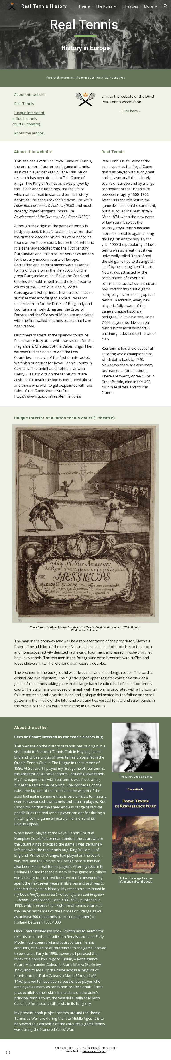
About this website (29, 94)
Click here (130, 111)
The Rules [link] (104, 6)
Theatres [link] (130, 6)
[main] (85, 26)
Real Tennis (24, 103)
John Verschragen (94, 1051)
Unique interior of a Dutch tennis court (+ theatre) (28, 118)
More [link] (148, 6)
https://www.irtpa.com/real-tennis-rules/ (47, 396)
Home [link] (84, 6)
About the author (28, 133)
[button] (165, 6)
